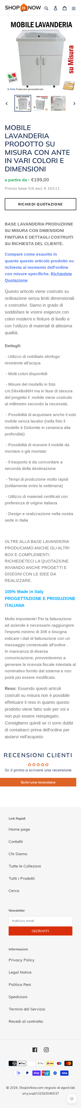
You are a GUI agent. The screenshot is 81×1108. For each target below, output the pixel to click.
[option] (23, 103)
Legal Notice (20, 972)
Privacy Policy (22, 959)
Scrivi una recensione (38, 782)
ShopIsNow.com (31, 1088)
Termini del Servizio (27, 1009)
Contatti (16, 841)
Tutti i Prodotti (22, 878)
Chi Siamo (18, 853)
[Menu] (73, 8)
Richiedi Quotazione (40, 204)
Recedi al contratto (26, 1021)
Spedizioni (18, 996)
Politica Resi (20, 984)
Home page (19, 829)
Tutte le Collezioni (25, 866)
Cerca (14, 890)
